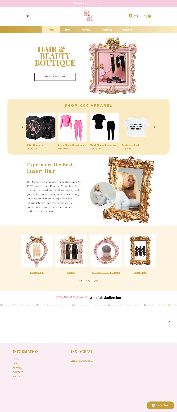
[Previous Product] (22, 127)
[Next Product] (154, 127)
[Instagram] (28, 16)
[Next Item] (169, 321)
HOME (16, 358)
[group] (88, 131)
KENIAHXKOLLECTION (82, 361)
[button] (148, 16)
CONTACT (18, 372)
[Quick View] (40, 127)
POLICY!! (17, 376)
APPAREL (17, 367)
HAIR (15, 363)
